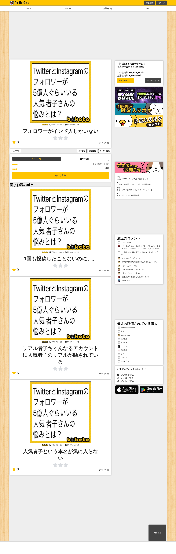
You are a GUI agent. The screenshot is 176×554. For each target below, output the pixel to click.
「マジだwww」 (126, 242)
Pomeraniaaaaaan (128, 328)
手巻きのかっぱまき (101, 164)
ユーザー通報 (105, 151)
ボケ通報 (82, 151)
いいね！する (126, 374)
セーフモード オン (125, 81)
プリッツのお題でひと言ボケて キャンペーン (135, 189)
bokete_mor (125, 335)
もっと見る (60, 175)
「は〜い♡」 (125, 280)
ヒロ (122, 354)
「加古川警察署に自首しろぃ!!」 (132, 269)
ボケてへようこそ (153, 81)
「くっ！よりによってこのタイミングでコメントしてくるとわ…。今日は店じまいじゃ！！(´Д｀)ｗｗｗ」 (140, 247)
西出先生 (124, 350)
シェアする (15, 151)
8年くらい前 (104, 143)
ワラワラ (124, 357)
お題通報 (92, 151)
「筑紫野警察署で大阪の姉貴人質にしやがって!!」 (139, 262)
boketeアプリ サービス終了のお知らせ (132, 178)
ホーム (28, 8)
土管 (122, 331)
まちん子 (124, 342)
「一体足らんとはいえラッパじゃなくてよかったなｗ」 (139, 253)
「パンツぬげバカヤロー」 (130, 258)
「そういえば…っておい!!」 (130, 266)
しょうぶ (124, 346)
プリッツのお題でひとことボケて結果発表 (134, 183)
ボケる (68, 8)
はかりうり (125, 361)
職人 (148, 8)
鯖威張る (124, 339)
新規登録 (149, 3)
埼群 (107, 168)
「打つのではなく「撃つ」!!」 (131, 273)
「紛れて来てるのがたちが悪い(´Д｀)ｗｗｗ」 (137, 277)
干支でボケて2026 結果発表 (128, 194)
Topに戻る (157, 533)
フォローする (126, 377)
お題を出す (108, 8)
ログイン (161, 3)
